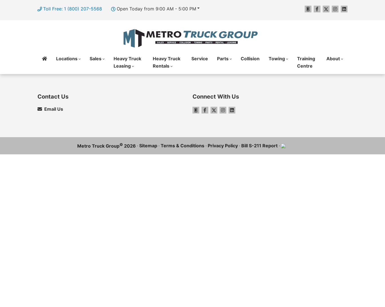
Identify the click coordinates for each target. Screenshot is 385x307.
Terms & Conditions (182, 145)
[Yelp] (308, 9)
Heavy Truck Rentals (166, 62)
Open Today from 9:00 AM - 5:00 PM (156, 9)
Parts (223, 58)
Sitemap (148, 145)
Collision (250, 58)
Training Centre (306, 62)
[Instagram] (335, 9)
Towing (277, 58)
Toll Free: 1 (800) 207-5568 (72, 9)
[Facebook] (317, 9)
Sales (95, 58)
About (333, 58)
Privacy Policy (223, 145)
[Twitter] (326, 9)
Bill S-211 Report (259, 145)
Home (44, 62)
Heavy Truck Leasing (127, 62)
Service (199, 58)
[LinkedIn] (344, 9)
